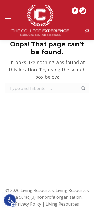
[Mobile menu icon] (8, 20)
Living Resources (62, 204)
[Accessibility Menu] (10, 200)
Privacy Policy (28, 204)
